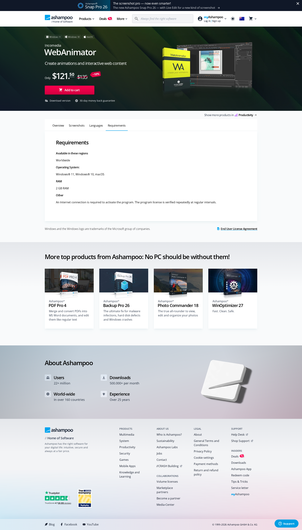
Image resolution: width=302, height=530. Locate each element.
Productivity (127, 447)
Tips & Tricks (239, 482)
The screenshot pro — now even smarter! (142, 3)
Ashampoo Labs (167, 447)
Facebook (70, 524)
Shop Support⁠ (240, 441)
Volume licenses (167, 482)
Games (124, 460)
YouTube (93, 524)
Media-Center (165, 505)
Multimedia (126, 434)
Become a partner (168, 498)
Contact (162, 460)
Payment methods (206, 464)
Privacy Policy (203, 451)
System (124, 441)
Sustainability (165, 441)
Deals (105, 19)
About (198, 434)
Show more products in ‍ (228, 115)
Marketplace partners (165, 490)
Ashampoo (240, 494)
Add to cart (72, 90)
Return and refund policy (206, 472)
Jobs (159, 453)
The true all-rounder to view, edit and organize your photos (178, 313)
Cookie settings (204, 458)
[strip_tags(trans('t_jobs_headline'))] (85, 498)
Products (85, 19)
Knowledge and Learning (129, 474)
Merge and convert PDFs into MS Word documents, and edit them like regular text (69, 315)
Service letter (240, 488)
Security (124, 453)
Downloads (238, 463)
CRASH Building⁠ (167, 466)
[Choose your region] (242, 19)
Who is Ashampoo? (169, 434)
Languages (96, 125)
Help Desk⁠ (238, 434)
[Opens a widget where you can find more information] (286, 524)
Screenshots (77, 125)
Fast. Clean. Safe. (223, 311)
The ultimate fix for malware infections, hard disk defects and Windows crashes (121, 315)
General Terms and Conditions (206, 443)
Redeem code (240, 475)
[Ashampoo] (59, 430)
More (120, 19)
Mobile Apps (127, 466)
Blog (52, 524)
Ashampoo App (241, 469)
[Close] (297, 3)
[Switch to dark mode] (233, 19)
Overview (58, 125)
